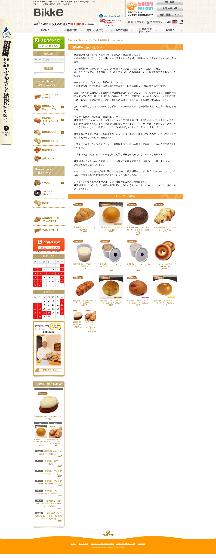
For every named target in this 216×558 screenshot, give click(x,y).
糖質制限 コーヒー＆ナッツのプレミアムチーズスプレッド (111, 266)
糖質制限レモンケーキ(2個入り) (78, 324)
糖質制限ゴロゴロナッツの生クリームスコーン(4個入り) (55, 441)
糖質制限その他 (49, 132)
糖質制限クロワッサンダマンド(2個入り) (165, 228)
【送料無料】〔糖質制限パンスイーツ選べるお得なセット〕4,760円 (48, 503)
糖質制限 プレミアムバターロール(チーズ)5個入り (165, 302)
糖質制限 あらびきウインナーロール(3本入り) (84, 302)
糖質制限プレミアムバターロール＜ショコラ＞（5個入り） (138, 229)
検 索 (48, 68)
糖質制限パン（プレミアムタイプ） (50, 121)
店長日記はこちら (48, 370)
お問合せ (141, 544)
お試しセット (48, 158)
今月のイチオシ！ (50, 230)
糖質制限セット (49, 150)
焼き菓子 (46, 203)
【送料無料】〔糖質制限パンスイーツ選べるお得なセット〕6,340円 (48, 516)
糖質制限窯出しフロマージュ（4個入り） (84, 265)
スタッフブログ (88, 40)
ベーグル (46, 182)
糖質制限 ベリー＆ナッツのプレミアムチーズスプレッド (138, 266)
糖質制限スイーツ (50, 141)
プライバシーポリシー (125, 544)
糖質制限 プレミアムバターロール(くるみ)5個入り (111, 302)
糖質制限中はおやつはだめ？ (112, 40)
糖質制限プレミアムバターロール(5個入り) (111, 228)
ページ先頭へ (108, 533)
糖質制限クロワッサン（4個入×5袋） (84, 228)
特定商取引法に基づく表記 (102, 544)
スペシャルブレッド (47, 192)
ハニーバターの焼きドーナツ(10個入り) (165, 265)
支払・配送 (83, 544)
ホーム (73, 40)
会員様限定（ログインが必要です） (50, 219)
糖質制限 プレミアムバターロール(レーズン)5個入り (138, 302)
